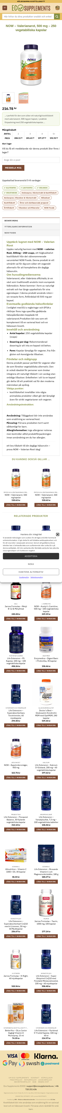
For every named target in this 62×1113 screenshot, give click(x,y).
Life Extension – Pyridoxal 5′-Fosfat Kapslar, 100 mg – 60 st (46, 1033)
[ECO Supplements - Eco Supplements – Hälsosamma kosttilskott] (31, 7)
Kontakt (35, 1077)
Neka (31, 564)
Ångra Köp (43, 1082)
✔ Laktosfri (26, 188)
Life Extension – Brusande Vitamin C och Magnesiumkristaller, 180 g (46, 872)
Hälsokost (45, 198)
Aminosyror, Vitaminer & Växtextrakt (20, 198)
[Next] (55, 60)
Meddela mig (13, 167)
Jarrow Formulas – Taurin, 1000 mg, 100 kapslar (46, 922)
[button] (57, 534)
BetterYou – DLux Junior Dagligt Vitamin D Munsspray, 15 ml (16, 1033)
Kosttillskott (9, 203)
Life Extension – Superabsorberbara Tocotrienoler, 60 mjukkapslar (16, 714)
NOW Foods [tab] (10, 233)
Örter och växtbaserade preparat (34, 203)
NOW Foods (49, 208)
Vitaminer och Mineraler (29, 208)
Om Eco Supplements (19, 1077)
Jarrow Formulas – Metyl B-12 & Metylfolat (16, 607)
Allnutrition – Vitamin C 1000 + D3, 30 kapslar (16, 870)
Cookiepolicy (24, 577)
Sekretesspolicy (37, 577)
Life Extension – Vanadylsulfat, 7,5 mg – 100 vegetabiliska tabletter (46, 819)
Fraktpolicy (16, 1080)
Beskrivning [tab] (11, 220)
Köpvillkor (47, 1077)
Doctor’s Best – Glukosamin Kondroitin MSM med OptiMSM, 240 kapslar (46, 714)
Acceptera (31, 556)
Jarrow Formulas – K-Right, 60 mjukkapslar (16, 977)
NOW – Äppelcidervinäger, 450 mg (16, 766)
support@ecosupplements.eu (40, 1086)
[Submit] (57, 16)
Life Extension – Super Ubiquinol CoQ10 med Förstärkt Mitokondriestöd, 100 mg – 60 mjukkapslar (46, 980)
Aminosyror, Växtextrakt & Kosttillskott (39, 193)
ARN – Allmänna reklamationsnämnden (24, 1099)
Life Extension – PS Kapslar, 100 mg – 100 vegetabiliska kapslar (16, 661)
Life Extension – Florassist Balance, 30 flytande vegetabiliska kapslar (16, 819)
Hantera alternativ (31, 571)
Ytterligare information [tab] (18, 226)
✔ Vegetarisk (10, 193)
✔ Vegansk (42, 188)
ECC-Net (53, 1099)
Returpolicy (30, 1080)
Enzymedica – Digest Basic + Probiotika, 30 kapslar (46, 659)
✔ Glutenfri (10, 188)
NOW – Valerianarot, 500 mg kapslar (16, 496)
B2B (34, 1082)
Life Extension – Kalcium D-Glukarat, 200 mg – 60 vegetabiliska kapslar (46, 767)
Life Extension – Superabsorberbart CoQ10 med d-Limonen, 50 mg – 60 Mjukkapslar (16, 925)
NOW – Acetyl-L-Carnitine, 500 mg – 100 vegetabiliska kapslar (46, 609)
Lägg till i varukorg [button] (16, 505)
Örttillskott (9, 208)
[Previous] (7, 60)
